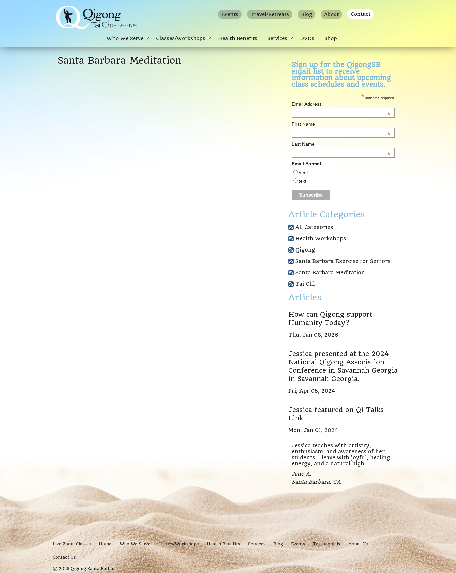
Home (105, 543)
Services (277, 38)
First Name (341, 124)
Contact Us (64, 557)
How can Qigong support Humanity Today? (330, 318)
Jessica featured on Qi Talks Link (336, 414)
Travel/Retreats (269, 14)
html (303, 172)
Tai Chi (305, 284)
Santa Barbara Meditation (330, 272)
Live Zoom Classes (72, 543)
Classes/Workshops (180, 38)
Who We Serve (125, 38)
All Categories (314, 227)
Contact (360, 14)
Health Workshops (320, 238)
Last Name (341, 144)
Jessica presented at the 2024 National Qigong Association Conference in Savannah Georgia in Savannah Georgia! (343, 366)
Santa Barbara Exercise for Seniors (342, 261)
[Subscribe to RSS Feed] (291, 228)
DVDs (307, 38)
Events (229, 14)
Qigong (305, 250)
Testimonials (326, 543)
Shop (330, 38)
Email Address (341, 104)
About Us (358, 543)
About (331, 14)
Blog (306, 14)
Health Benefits (237, 38)
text (302, 181)
